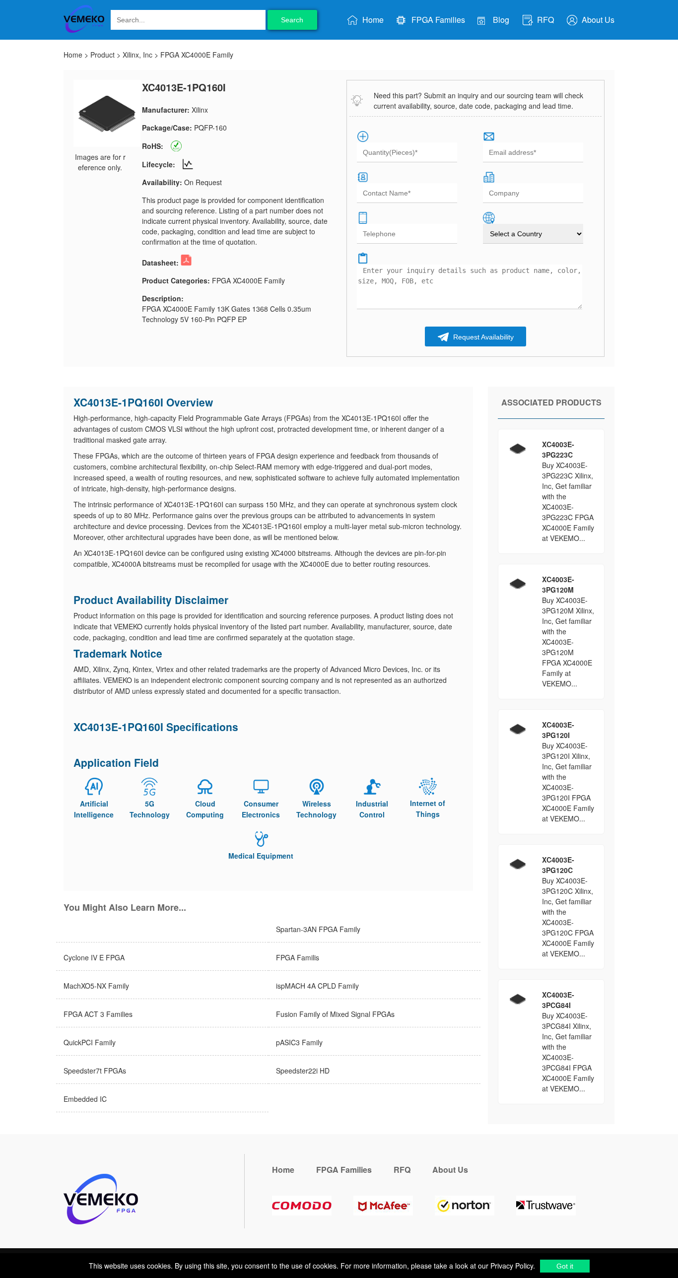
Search (292, 20)
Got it (564, 1266)
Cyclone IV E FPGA (94, 957)
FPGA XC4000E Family (196, 55)
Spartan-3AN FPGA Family (318, 929)
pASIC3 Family (299, 1042)
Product (102, 55)
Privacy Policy (510, 1266)
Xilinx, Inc (137, 55)
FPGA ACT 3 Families (98, 1014)
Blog (500, 19)
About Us (597, 19)
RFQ (544, 19)
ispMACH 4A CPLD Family (317, 986)
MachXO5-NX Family (96, 986)
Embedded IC (85, 1099)
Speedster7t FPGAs (95, 1071)
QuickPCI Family (90, 1042)
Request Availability (482, 337)
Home (372, 19)
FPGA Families (437, 19)
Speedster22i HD (303, 1071)
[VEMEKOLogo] (84, 31)
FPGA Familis (297, 957)
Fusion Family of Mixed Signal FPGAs (335, 1014)
